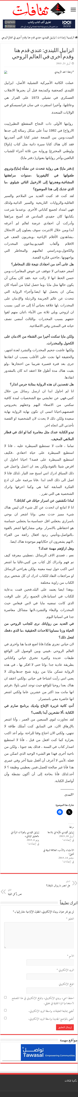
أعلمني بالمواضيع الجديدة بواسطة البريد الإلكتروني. (51, 1019)
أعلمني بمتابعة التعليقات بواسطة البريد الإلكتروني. (51, 1011)
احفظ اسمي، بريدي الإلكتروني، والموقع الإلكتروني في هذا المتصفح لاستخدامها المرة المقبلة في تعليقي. (43, 1001)
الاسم (70, 956)
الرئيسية (71, 37)
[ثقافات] (39, 8)
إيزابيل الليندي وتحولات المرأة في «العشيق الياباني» (25, 834)
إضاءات (61, 37)
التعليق (70, 918)
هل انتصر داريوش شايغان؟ (58, 883)
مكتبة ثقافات (71, 1081)
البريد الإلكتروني (65, 970)
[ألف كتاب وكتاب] (39, 24)
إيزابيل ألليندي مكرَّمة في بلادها (61, 832)
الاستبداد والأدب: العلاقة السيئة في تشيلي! (58, 852)
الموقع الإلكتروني (66, 984)
